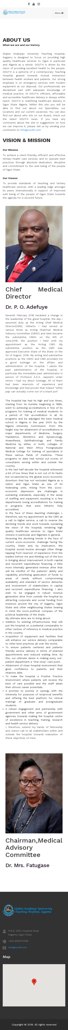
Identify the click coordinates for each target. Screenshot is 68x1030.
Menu (60, 14)
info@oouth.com (30, 129)
